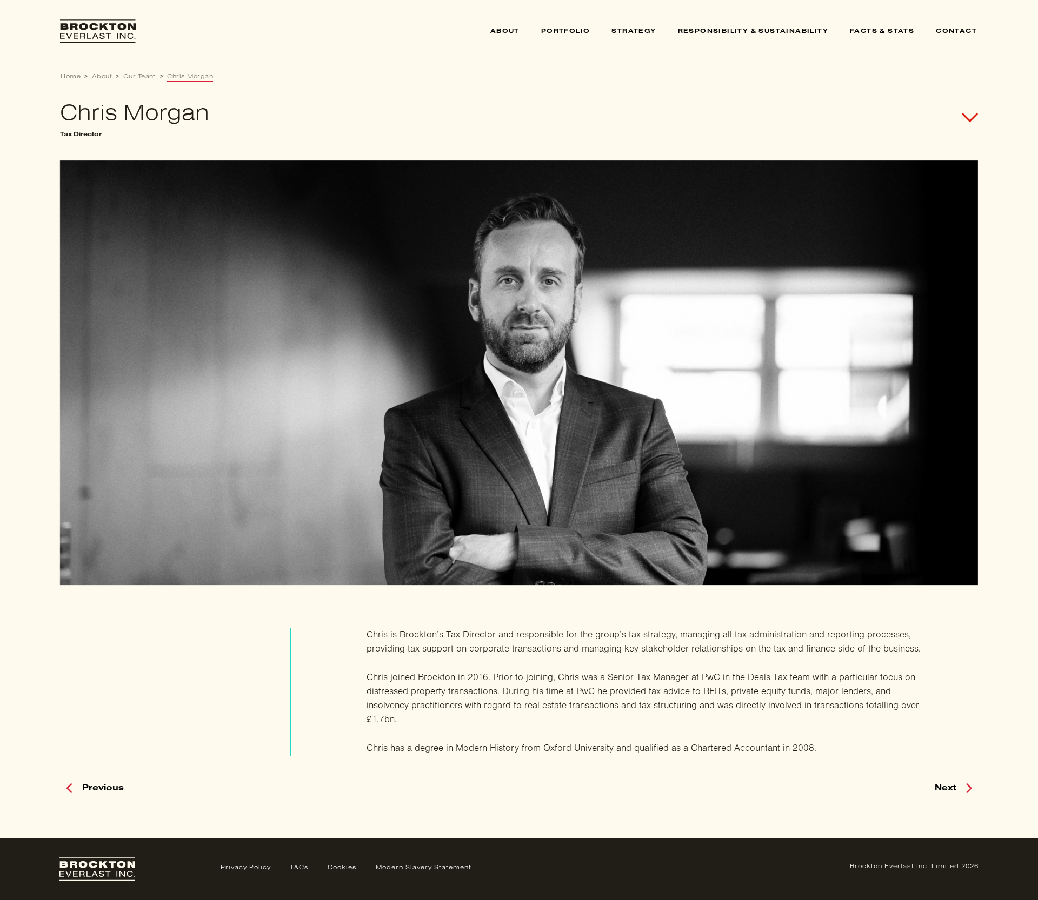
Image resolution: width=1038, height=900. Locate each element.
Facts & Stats (882, 31)
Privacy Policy (246, 867)
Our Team (139, 76)
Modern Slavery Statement (423, 867)
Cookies (342, 867)
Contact (956, 31)
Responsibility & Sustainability (753, 31)
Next (945, 788)
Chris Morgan (190, 76)
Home (71, 76)
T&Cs (299, 867)
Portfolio (565, 31)
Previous (103, 788)
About (505, 31)
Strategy (633, 31)
